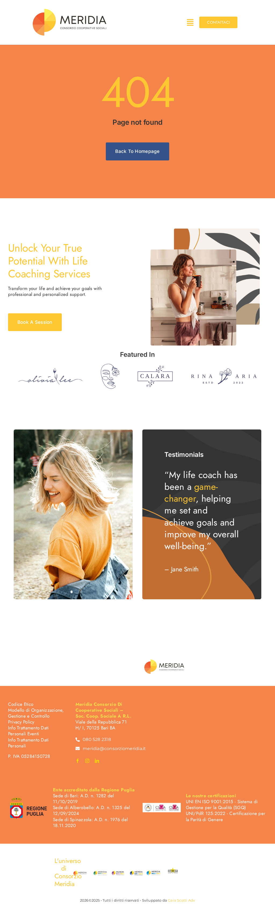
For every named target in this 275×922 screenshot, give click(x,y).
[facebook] (77, 761)
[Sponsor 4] (224, 370)
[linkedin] (97, 761)
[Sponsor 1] (50, 370)
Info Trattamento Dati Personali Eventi (28, 731)
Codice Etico (20, 704)
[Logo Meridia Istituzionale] (70, 9)
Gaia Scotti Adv (181, 900)
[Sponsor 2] (110, 366)
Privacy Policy (21, 722)
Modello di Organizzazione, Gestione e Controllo (36, 713)
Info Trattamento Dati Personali (28, 743)
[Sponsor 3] (155, 368)
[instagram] (87, 761)
